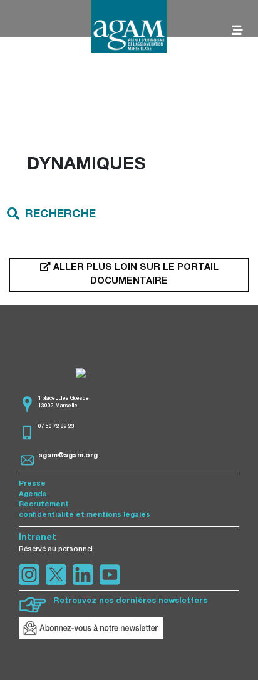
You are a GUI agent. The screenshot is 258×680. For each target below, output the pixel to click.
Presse (32, 484)
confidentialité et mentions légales (84, 515)
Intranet (37, 538)
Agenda (33, 494)
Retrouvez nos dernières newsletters (130, 602)
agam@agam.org (68, 455)
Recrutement (44, 504)
